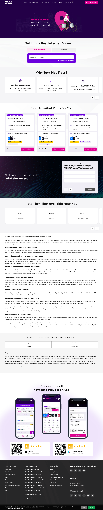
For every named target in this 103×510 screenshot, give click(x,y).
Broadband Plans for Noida (33, 494)
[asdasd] (71, 495)
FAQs (51, 469)
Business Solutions (56, 2)
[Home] (8, 2)
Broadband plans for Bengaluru (34, 472)
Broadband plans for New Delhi (34, 480)
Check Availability (10, 472)
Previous (92, 97)
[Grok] (84, 470)
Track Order (45, 2)
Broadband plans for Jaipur (33, 474)
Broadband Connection (32, 469)
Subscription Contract (56, 477)
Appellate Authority (56, 485)
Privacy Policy (54, 472)
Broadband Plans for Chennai (33, 485)
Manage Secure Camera (12, 485)
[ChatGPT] (71, 470)
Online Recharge (34, 2)
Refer (7, 477)
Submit (90, 189)
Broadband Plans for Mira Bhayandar (32, 491)
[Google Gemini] (75, 470)
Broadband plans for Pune (33, 482)
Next (97, 97)
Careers (7, 480)
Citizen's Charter (55, 480)
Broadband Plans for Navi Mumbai (35, 488)
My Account (8, 488)
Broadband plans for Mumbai (33, 477)
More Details (11, 149)
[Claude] (79, 470)
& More (14, 138)
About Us (8, 469)
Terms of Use (54, 474)
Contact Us (53, 482)
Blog (6, 490)
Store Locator (9, 482)
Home (25, 2)
